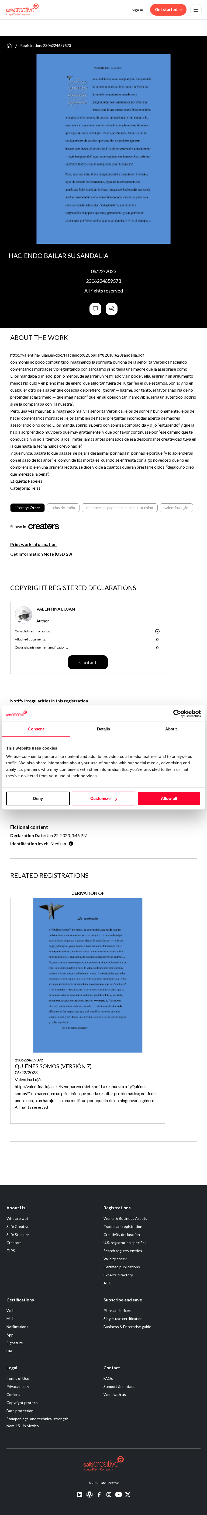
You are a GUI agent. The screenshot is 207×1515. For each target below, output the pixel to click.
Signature (14, 1342)
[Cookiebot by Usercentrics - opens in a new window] (177, 713)
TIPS (10, 1250)
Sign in (137, 10)
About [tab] (171, 729)
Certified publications (122, 1267)
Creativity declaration (122, 1234)
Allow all (169, 798)
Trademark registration (123, 1226)
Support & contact (119, 1386)
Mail (9, 1318)
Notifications (17, 1326)
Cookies (13, 1394)
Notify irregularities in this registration (49, 700)
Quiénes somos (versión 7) (53, 1066)
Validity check (115, 1258)
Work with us (115, 1394)
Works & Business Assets (125, 1218)
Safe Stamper (17, 1234)
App (9, 1334)
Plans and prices (117, 1310)
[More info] (71, 843)
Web (10, 1310)
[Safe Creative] (22, 9)
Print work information (33, 544)
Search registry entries (123, 1250)
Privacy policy (17, 1386)
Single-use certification (123, 1318)
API (107, 1283)
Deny (38, 798)
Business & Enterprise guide (127, 1326)
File (9, 1351)
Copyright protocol (22, 1402)
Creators (14, 1242)
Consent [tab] (36, 729)
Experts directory (118, 1275)
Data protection (19, 1410)
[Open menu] (196, 9)
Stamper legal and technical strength (37, 1418)
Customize (100, 798)
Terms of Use (17, 1378)
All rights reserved (103, 291)
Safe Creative (17, 1226)
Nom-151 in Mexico (22, 1425)
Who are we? (17, 1218)
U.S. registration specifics (125, 1242)
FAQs (108, 1378)
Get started (166, 9)
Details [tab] (103, 729)
